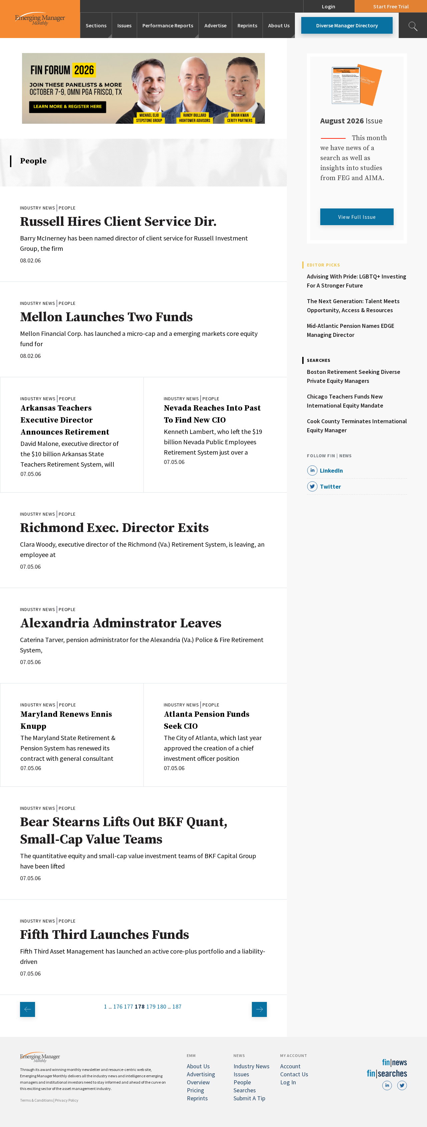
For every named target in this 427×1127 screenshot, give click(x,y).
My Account (293, 1055)
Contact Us (294, 1074)
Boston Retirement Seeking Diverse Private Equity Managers (353, 376)
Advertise (215, 25)
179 (150, 1006)
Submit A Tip (249, 1098)
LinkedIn (331, 470)
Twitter (330, 486)
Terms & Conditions (36, 1100)
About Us (279, 25)
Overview (198, 1082)
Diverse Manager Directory (347, 25)
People (67, 208)
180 (161, 1006)
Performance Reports (167, 25)
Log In (288, 1082)
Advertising (201, 1074)
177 (128, 1006)
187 (176, 1006)
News (239, 1055)
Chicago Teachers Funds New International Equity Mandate (345, 401)
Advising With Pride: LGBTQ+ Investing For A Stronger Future (356, 280)
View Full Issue (357, 216)
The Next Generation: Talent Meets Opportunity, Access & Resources (353, 305)
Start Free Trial (391, 6)
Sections (96, 25)
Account (290, 1066)
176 (117, 1006)
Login (328, 6)
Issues (124, 25)
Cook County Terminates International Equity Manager (357, 425)
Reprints (247, 25)
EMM (191, 1055)
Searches (245, 1090)
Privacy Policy (66, 1100)
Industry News (37, 208)
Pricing (195, 1090)
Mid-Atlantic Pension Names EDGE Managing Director (350, 330)
